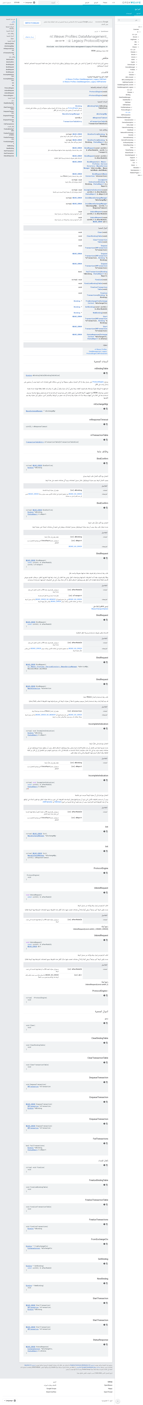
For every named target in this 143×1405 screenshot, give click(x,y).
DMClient (57, 802)
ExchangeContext (34, 1248)
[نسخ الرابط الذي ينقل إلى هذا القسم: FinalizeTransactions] (87, 1220)
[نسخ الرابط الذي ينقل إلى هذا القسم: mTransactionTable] (88, 435)
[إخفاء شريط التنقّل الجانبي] (118, 1401)
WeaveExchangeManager (71, 114)
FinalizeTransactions (97, 294)
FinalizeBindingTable (93, 283)
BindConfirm (93, 134)
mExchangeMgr (102, 114)
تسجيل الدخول (7, 2)
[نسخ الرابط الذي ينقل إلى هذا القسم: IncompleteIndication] (86, 724)
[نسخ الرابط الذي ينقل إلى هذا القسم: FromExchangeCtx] (89, 1239)
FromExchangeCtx (92, 301)
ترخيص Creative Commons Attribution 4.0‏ (82, 1365)
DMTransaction (101, 248)
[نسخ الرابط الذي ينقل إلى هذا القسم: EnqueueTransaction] (87, 1097)
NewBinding (97, 313)
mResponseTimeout (100, 118)
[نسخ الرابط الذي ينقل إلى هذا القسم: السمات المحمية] (92, 361)
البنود (111, 1400)
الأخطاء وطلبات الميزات (50, 1385)
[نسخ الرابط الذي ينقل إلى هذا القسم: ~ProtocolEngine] (90, 991)
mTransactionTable (98, 121)
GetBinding (89, 307)
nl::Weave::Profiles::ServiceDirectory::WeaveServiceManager (95, 165)
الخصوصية (105, 1400)
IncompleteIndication (93, 190)
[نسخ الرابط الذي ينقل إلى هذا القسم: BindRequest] (94, 553)
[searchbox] (128, 20)
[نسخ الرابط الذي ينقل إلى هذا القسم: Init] (103, 827)
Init (87, 198)
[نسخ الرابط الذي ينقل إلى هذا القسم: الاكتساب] (99, 72)
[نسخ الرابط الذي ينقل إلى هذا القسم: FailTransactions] (91, 1139)
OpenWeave (104, 31)
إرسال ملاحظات (29, 37)
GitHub (16, 2)
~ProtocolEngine (95, 95)
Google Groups (51, 1388)
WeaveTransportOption (99, 609)
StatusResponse (93, 335)
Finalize (98, 280)
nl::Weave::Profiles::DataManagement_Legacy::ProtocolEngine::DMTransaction (97, 351)
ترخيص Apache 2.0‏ (29, 1365)
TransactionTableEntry (72, 121)
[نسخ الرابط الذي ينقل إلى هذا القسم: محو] (103, 1018)
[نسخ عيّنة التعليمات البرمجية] (107, 373)
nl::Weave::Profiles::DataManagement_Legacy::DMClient (86, 79)
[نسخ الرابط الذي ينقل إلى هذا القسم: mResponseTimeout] (87, 420)
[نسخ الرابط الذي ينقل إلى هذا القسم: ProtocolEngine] (92, 868)
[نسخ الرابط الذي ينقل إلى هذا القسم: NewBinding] (95, 1279)
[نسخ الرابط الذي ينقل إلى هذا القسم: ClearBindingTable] (89, 1038)
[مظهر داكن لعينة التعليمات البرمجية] (104, 373)
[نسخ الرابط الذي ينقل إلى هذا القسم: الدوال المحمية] (93, 1011)
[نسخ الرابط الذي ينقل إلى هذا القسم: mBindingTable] (92, 368)
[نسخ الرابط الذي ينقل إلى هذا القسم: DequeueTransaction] (87, 1078)
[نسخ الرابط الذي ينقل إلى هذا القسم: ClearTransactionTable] (85, 1058)
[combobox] (48, 2)
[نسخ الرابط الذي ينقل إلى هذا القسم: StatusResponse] (91, 1340)
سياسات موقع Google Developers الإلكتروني (88, 1367)
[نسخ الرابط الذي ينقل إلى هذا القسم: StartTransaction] (91, 1298)
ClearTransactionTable (100, 241)
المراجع (96, 2)
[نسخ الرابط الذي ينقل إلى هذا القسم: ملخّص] (100, 58)
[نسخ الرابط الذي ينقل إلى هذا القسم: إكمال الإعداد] (96, 1160)
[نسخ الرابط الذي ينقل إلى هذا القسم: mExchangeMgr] (92, 404)
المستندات (129, 13)
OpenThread (108, 1392)
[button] (129, 27)
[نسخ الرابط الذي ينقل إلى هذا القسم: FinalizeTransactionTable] (83, 1200)
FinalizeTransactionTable (99, 288)
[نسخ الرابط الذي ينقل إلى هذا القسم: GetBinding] (96, 1259)
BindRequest (89, 148)
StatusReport (98, 142)
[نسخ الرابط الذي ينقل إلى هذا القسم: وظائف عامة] (95, 451)
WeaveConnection (34, 688)
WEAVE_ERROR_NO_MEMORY (45, 599)
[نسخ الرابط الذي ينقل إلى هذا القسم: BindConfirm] (95, 459)
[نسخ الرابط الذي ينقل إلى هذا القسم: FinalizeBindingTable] (87, 1180)
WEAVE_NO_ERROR (75, 494)
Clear (100, 232)
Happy (105, 2)
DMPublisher (47, 802)
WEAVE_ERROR (77, 134)
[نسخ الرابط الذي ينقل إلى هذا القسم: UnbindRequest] (92, 888)
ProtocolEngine (96, 92)
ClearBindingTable (94, 236)
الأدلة (113, 2)
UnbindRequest (96, 212)
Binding (78, 106)
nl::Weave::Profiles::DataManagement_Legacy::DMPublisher (84, 82)
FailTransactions (93, 272)
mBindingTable (93, 106)
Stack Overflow (51, 1392)
